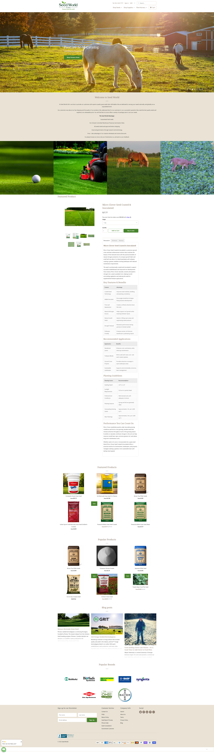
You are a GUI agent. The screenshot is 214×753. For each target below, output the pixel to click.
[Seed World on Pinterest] (150, 712)
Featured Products (107, 467)
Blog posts (107, 607)
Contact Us (105, 711)
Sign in (127, 3)
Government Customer (108, 728)
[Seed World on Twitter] (140, 712)
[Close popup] (21, 741)
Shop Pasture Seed (134, 172)
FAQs (103, 714)
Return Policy (105, 717)
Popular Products (107, 539)
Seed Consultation (107, 725)
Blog (121, 723)
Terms (122, 717)
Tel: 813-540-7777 (118, 3)
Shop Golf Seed (27, 172)
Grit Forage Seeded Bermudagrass (103, 637)
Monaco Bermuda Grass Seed (68, 629)
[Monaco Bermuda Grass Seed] (73, 620)
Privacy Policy (124, 720)
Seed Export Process (107, 720)
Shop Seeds (117, 7)
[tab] (106, 240)
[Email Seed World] (153, 712)
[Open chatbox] (3, 749)
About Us (122, 714)
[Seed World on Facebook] (143, 712)
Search (122, 711)
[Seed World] (68, 6)
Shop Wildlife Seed (85, 57)
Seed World (65, 741)
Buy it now (130, 230)
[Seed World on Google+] (147, 712)
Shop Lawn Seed (80, 172)
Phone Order (105, 723)
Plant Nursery (141, 7)
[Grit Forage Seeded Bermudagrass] (107, 624)
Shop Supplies (128, 7)
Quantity (104, 227)
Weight (104, 219)
